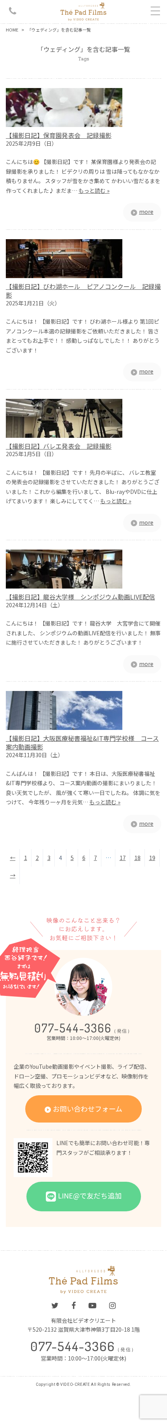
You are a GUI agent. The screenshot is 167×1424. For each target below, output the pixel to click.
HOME (12, 29)
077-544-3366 (83, 1027)
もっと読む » (94, 190)
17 (123, 858)
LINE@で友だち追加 (90, 1195)
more (146, 211)
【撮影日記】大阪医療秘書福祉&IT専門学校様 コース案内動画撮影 (82, 742)
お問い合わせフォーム (87, 1108)
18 (137, 858)
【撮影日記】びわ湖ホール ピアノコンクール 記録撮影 (83, 291)
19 (152, 858)
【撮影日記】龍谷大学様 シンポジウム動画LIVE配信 (80, 596)
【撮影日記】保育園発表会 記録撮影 (58, 135)
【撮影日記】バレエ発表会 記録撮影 (58, 446)
